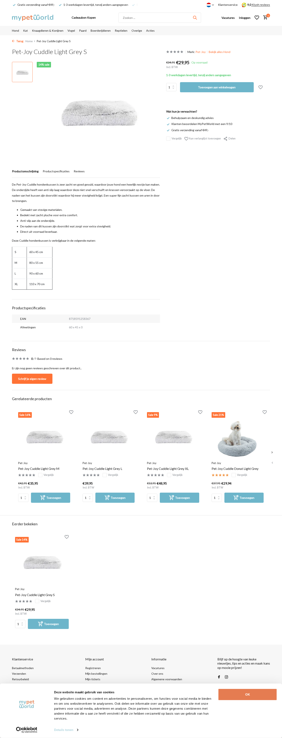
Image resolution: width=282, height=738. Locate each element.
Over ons (157, 673)
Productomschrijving (25, 171)
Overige (137, 30)
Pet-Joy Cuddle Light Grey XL (168, 468)
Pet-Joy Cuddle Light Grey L (102, 468)
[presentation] (272, 463)
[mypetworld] (32, 17)
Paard (82, 30)
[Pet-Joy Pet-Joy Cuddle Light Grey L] (109, 435)
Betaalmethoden (23, 668)
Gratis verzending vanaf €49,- (190, 130)
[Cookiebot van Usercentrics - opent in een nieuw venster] (27, 730)
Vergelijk (177, 138)
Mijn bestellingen (96, 673)
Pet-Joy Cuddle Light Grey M (38, 468)
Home (29, 41)
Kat (25, 30)
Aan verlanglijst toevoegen (204, 138)
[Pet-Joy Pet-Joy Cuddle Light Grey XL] (173, 435)
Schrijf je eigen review (32, 378)
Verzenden (19, 673)
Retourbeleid (20, 679)
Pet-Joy (201, 52)
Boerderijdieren (101, 30)
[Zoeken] (195, 18)
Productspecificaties (56, 171)
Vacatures (158, 668)
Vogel (71, 30)
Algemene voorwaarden (166, 679)
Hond (15, 30)
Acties (150, 30)
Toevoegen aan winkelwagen (217, 87)
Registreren (93, 668)
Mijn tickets (92, 679)
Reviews (79, 171)
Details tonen (63, 730)
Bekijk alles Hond (219, 52)
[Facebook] (219, 677)
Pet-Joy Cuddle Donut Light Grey (235, 468)
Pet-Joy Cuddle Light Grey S (35, 595)
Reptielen (121, 30)
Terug (19, 41)
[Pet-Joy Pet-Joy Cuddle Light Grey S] (42, 561)
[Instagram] (226, 677)
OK (247, 694)
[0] (264, 17)
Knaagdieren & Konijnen (47, 30)
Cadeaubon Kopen (84, 17)
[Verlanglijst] (257, 17)
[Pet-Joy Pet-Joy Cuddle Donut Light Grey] (238, 435)
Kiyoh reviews (260, 4)
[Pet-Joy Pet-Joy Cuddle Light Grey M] (44, 435)
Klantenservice (228, 4)
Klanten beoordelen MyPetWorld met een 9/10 (201, 124)
